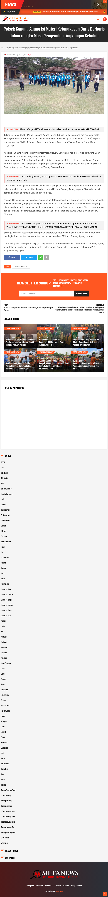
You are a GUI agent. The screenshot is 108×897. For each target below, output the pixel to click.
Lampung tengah (6, 600)
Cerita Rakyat (5, 520)
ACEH (3, 462)
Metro (3, 631)
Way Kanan (5, 838)
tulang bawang (6, 795)
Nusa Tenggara (6, 663)
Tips (2, 774)
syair (2, 753)
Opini (2, 674)
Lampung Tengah (7, 605)
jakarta (3, 563)
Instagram (30, 885)
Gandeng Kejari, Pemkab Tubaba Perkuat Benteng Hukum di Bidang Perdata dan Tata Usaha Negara (18, 366)
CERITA (3, 505)
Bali (2, 483)
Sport (3, 737)
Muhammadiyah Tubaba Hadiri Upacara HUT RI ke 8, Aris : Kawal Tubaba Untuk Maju (52, 342)
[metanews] (54, 880)
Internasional (5, 557)
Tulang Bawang (6, 806)
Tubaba (3, 785)
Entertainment (6, 542)
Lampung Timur (6, 610)
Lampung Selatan (7, 594)
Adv (2, 468)
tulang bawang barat (8, 811)
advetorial (4, 473)
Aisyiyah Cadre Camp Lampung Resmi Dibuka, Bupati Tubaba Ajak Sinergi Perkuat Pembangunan (87, 342)
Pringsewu (4, 721)
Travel (3, 779)
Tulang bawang (6, 801)
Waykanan (4, 843)
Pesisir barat (5, 705)
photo (3, 716)
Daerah (3, 526)
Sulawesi (4, 742)
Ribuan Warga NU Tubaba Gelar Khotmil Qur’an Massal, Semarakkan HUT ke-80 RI (59, 129)
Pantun (3, 679)
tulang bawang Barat (8, 816)
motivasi (4, 637)
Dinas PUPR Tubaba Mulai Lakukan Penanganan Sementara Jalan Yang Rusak (86, 366)
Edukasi (3, 531)
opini (2, 668)
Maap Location (76, 885)
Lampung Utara (6, 616)
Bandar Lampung (6, 494)
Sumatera (4, 748)
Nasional (4, 658)
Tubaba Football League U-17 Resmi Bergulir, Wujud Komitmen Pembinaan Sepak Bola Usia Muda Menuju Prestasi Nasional (53, 365)
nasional (4, 653)
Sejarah (3, 732)
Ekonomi (4, 536)
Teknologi (4, 769)
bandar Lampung (6, 489)
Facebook (39, 885)
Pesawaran (5, 695)
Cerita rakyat (5, 515)
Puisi (2, 727)
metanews (59, 891)
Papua (3, 684)
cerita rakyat (5, 510)
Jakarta (3, 568)
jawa (2, 573)
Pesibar (3, 700)
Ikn (2, 552)
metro (3, 626)
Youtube (66, 885)
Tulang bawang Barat (8, 827)
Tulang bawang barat (8, 822)
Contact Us (49, 885)
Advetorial (4, 478)
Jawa (3, 579)
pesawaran (5, 690)
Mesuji (3, 621)
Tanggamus (5, 764)
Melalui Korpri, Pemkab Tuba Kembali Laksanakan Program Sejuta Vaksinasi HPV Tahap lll (63, 11)
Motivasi (4, 642)
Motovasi (4, 647)
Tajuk (3, 758)
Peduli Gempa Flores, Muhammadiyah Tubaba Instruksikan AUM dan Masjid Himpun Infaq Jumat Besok (20, 342)
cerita (3, 499)
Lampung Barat (6, 589)
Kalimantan (5, 584)
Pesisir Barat (5, 711)
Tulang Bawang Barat (21, 267)
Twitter (58, 885)
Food (2, 547)
